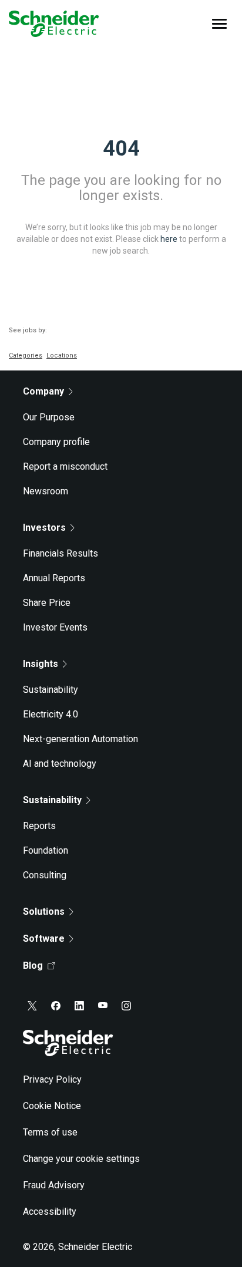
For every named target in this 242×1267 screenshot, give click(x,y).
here (168, 238)
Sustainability (50, 689)
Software (44, 938)
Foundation (45, 850)
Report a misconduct (65, 466)
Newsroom (45, 491)
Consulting (44, 875)
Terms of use (50, 1132)
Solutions (44, 911)
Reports (39, 825)
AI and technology (59, 763)
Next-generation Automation (80, 738)
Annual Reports (54, 578)
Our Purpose (49, 417)
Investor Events (55, 627)
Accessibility (49, 1211)
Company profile (56, 441)
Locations (61, 355)
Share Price (46, 602)
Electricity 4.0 (50, 714)
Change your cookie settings (81, 1158)
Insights (40, 663)
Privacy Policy (52, 1079)
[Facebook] (55, 1005)
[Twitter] (32, 1005)
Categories (25, 355)
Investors (44, 527)
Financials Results (60, 553)
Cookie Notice (52, 1105)
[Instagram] (126, 1005)
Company (43, 391)
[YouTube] (102, 1005)
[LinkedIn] (79, 1005)
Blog (33, 965)
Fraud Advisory (54, 1185)
